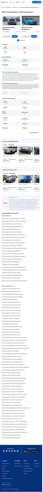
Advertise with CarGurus (7, 478)
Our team (4, 466)
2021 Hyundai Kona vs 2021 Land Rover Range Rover (13, 391)
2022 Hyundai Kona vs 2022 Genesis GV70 (11, 261)
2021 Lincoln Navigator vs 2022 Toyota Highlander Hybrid (14, 248)
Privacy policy (27, 466)
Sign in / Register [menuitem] (36, 2)
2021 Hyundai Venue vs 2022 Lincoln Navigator (12, 386)
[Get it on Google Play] (36, 451)
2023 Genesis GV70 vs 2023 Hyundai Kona (11, 331)
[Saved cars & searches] (30, 2)
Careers (4, 475)
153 (25, 53)
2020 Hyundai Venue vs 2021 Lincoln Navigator (12, 231)
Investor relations (6, 471)
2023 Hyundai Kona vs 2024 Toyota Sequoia (11, 321)
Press (3, 468)
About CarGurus (5, 463)
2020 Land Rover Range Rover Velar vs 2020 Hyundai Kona (14, 432)
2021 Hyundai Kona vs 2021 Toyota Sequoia (11, 372)
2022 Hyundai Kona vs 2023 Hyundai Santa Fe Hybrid (13, 218)
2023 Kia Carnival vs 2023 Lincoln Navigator (11, 310)
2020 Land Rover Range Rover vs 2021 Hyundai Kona (13, 410)
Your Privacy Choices (28, 468)
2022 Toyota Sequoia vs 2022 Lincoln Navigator (12, 359)
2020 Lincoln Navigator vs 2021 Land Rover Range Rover (14, 426)
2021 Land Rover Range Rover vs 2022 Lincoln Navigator (14, 377)
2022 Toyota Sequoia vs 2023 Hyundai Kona (11, 334)
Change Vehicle (6, 36)
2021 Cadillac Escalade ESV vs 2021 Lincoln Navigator (13, 234)
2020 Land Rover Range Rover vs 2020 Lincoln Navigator (14, 421)
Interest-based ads (28, 471)
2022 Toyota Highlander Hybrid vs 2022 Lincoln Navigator (14, 337)
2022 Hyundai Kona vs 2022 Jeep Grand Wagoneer (13, 253)
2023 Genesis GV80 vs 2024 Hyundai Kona (11, 302)
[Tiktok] (17, 451)
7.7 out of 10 (5, 65)
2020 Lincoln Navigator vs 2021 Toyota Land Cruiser (13, 413)
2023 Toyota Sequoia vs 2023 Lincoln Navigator (12, 296)
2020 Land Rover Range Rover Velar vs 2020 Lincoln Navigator (15, 407)
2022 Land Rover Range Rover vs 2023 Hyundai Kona (13, 364)
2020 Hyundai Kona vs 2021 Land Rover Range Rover (13, 415)
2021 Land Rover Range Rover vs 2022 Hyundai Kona (13, 242)
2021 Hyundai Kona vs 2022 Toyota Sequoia (11, 375)
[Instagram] (12, 451)
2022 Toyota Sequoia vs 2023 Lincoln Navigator (12, 361)
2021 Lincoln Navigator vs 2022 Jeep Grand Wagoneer (13, 256)
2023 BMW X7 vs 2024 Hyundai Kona (10, 299)
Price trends (4, 473)
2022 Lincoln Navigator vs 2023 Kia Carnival (11, 356)
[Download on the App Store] (27, 451)
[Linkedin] (15, 451)
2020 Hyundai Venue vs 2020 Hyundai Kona (11, 437)
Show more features (33, 132)
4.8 (8, 61)
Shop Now (15, 36)
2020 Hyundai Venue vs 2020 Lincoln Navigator (12, 399)
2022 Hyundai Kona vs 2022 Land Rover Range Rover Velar (14, 280)
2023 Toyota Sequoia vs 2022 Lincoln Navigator (12, 293)
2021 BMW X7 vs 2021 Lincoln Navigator (10, 264)
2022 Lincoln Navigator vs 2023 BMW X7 (10, 350)
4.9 (27, 61)
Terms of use (26, 463)
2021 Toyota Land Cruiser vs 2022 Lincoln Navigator (13, 380)
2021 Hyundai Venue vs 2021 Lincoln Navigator (12, 245)
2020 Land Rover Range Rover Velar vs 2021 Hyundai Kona (14, 424)
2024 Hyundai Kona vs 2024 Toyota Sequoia (11, 291)
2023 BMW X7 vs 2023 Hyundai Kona (10, 323)
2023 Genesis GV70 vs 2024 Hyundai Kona (11, 307)
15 (5, 53)
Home (3, 7)
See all (38, 144)
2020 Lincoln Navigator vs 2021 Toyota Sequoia (12, 418)
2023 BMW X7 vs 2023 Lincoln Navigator (10, 318)
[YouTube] (9, 451)
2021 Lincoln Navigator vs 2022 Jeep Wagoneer (12, 275)
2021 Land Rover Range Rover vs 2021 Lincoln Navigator (14, 221)
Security (25, 473)
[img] (9, 160)
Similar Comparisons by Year (8, 286)
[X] (6, 451)
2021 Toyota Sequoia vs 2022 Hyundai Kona (11, 250)
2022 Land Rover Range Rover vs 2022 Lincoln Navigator (14, 345)
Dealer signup (18, 463)
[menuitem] (10, 2)
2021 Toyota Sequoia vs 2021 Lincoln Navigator (12, 223)
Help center (36, 463)
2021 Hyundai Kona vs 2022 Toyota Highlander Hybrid (13, 383)
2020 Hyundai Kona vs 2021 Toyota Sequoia (11, 402)
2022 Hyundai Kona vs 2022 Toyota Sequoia (11, 272)
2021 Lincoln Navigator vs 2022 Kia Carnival (11, 239)
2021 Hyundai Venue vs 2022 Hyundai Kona (11, 277)
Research (8, 7)
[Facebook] (4, 451)
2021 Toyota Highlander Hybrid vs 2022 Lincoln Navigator (14, 394)
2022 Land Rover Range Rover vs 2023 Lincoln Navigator (14, 340)
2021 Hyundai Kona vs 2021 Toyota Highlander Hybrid (13, 396)
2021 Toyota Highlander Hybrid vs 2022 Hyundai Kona (13, 237)
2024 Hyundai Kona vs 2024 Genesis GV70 (11, 288)
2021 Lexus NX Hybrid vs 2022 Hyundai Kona (11, 229)
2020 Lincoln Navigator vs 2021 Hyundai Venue (12, 405)
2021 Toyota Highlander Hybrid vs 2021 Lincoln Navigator (14, 269)
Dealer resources (18, 466)
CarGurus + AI (14, 197)
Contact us (36, 466)
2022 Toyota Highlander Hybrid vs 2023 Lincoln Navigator (14, 353)
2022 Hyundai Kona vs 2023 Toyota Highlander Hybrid (13, 267)
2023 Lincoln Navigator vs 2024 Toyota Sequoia (12, 326)
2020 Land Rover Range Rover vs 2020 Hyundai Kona (13, 429)
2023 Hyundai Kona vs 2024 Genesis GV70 (11, 312)
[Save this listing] (16, 153)
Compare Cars (15, 7)
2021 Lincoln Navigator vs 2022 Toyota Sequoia (12, 258)
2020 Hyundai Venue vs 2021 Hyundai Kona (11, 434)
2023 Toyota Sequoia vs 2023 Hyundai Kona (11, 304)
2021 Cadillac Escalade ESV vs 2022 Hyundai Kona (12, 226)
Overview (18, 31)
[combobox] (6, 484)
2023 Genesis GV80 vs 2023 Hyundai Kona (11, 329)
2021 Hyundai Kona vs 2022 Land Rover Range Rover (13, 369)
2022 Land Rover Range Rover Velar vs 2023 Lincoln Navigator (15, 348)
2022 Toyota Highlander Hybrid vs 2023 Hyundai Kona (13, 342)
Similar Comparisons (6, 215)
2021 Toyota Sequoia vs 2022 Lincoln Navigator (12, 388)
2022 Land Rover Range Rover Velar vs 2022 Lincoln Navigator (15, 367)
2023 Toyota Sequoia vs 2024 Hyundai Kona (11, 315)
